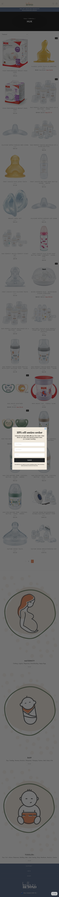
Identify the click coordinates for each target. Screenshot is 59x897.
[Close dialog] (45, 428)
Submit (29, 460)
